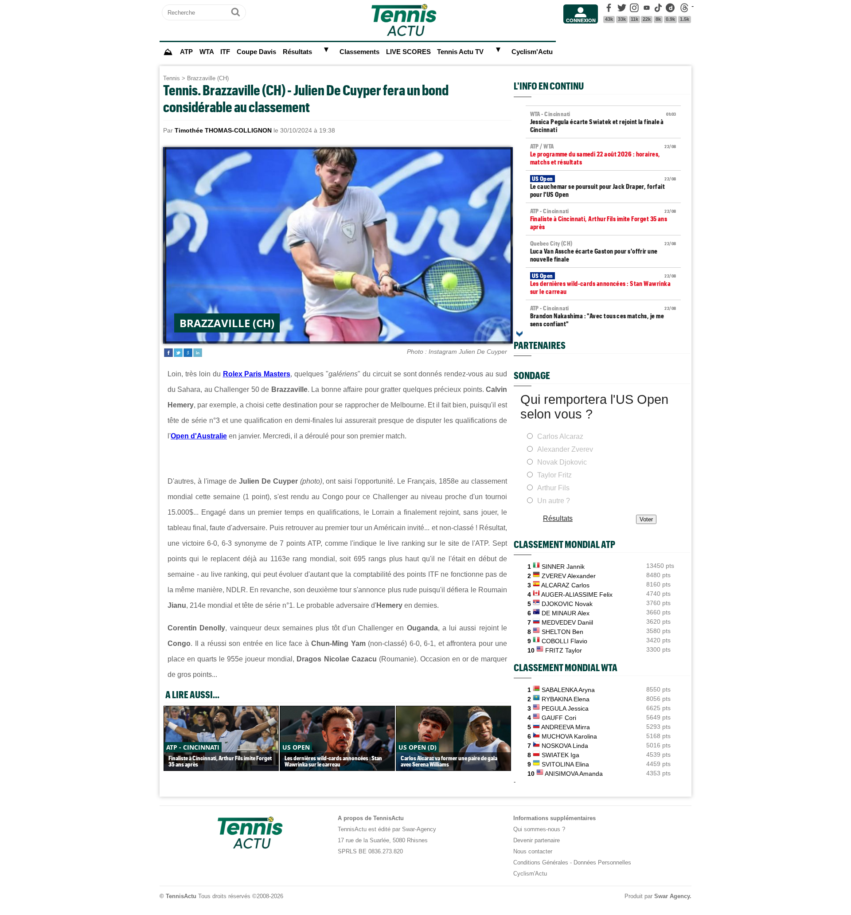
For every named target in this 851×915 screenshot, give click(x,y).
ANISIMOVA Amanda (574, 773)
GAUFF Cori (559, 717)
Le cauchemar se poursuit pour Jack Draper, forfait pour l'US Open (603, 186)
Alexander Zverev (565, 449)
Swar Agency (672, 896)
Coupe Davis (256, 51)
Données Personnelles (602, 862)
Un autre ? (553, 500)
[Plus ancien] (519, 333)
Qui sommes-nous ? (539, 829)
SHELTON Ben (562, 631)
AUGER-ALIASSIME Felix (577, 594)
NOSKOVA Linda (565, 745)
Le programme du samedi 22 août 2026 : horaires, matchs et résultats (603, 154)
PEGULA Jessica (565, 708)
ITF (225, 51)
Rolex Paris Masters (257, 374)
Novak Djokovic (562, 462)
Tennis (171, 78)
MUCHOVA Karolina (569, 736)
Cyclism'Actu (532, 51)
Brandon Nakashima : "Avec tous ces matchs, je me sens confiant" (603, 316)
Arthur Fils (553, 488)
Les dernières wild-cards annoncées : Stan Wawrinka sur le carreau (603, 283)
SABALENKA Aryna (568, 689)
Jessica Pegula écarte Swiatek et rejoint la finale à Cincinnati (603, 121)
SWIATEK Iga (560, 755)
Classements (359, 51)
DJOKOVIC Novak (567, 603)
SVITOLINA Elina (565, 764)
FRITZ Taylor (563, 650)
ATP (186, 51)
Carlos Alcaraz (560, 436)
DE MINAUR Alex (565, 613)
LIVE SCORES (408, 51)
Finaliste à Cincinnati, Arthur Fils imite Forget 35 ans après (603, 219)
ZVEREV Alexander (569, 575)
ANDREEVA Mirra (565, 727)
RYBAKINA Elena (565, 699)
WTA (206, 51)
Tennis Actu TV (460, 51)
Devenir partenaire (536, 840)
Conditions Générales (540, 862)
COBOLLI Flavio (564, 641)
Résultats (297, 51)
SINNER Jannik (563, 566)
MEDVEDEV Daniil (567, 622)
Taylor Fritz (554, 475)
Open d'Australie (199, 436)
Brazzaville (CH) (208, 78)
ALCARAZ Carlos (565, 585)
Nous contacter (532, 851)
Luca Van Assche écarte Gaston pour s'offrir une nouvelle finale (603, 251)
